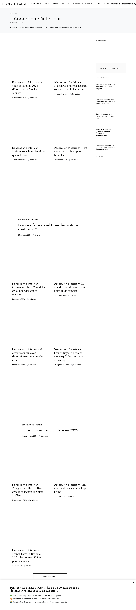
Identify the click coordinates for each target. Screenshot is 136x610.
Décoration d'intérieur (28, 220)
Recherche (115, 68)
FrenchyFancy (15, 3)
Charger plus (49, 576)
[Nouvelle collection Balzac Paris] (111, 187)
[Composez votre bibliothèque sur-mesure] (111, 206)
